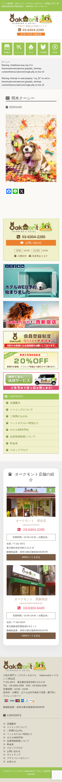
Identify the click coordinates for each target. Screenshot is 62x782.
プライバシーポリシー (18, 758)
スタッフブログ (19, 450)
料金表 (14, 443)
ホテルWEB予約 (19, 429)
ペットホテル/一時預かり (24, 423)
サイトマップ (13, 754)
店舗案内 (15, 402)
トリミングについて (21, 409)
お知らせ (11, 761)
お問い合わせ (32, 242)
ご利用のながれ (19, 416)
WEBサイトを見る (31, 557)
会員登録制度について (22, 436)
